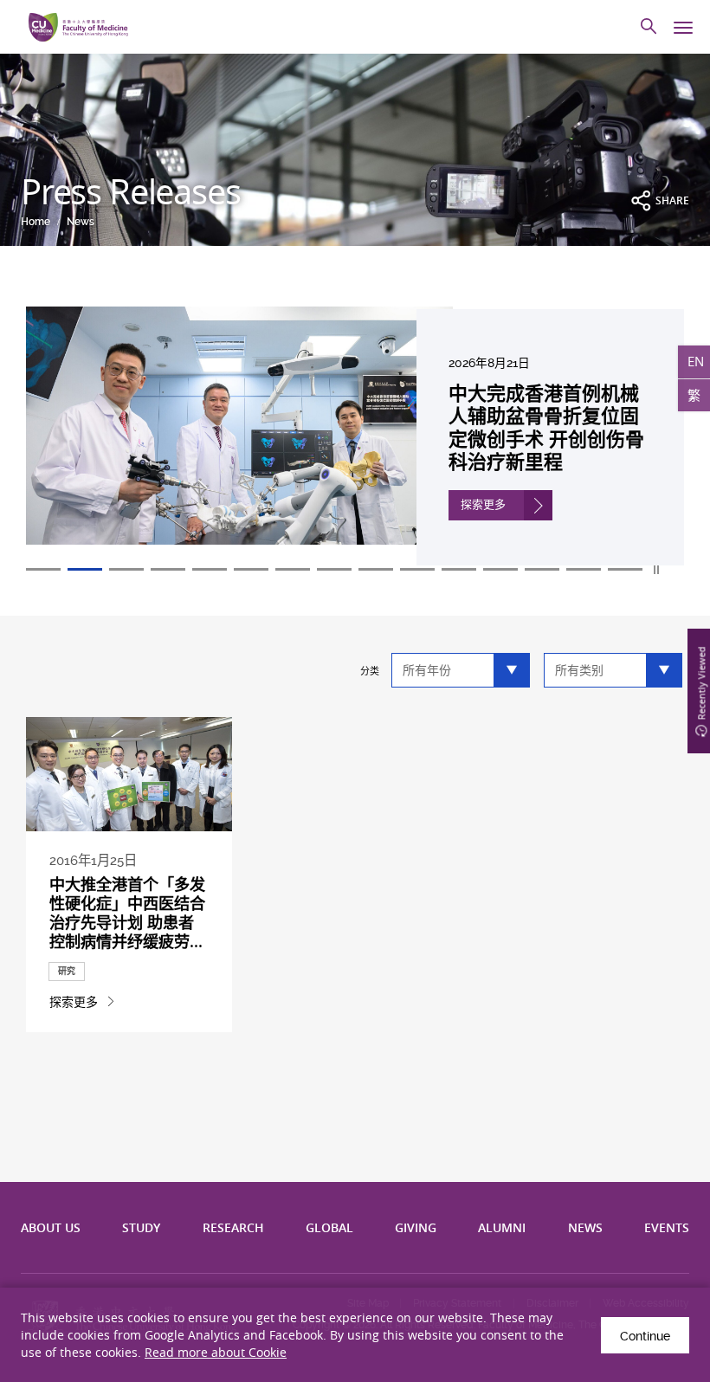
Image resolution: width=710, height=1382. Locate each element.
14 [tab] (583, 569)
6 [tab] (251, 569)
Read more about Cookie (216, 1352)
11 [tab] (459, 569)
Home (35, 222)
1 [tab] (43, 569)
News (80, 222)
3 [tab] (126, 569)
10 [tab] (417, 569)
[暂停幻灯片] (657, 569)
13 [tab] (542, 569)
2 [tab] (85, 569)
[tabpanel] (355, 436)
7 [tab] (292, 569)
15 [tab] (625, 569)
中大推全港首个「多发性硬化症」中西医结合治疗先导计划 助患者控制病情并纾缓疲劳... (127, 912)
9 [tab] (375, 569)
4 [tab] (168, 569)
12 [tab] (500, 569)
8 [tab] (334, 569)
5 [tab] (209, 569)
